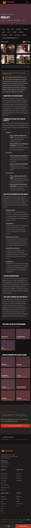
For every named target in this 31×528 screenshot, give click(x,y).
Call (9, 526)
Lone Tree (3, 506)
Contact (17, 506)
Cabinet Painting (4, 478)
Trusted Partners (19, 503)
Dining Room (18, 29)
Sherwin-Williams (11, 439)
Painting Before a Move (5, 487)
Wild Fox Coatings (19, 522)
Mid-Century (17, 34)
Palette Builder (19, 480)
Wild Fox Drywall (12, 522)
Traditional (21, 32)
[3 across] (24, 42)
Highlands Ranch (4, 499)
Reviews (17, 501)
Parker (2, 501)
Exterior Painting (4, 475)
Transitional (4, 34)
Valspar (26, 439)
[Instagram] (26, 520)
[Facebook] (28, 520)
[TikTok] (23, 520)
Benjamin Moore (19, 439)
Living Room (25, 29)
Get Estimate (24, 526)
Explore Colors (19, 473)
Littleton (2, 508)
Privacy (12, 519)
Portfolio (18, 499)
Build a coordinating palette (10, 37)
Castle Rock (3, 496)
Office (9, 32)
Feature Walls (3, 482)
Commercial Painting (5, 485)
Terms (16, 519)
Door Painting (3, 480)
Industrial (24, 34)
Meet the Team (19, 496)
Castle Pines (3, 503)
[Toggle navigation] (27, 2)
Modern (10, 34)
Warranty (20, 519)
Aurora (2, 510)
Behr (24, 439)
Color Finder (18, 475)
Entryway (14, 32)
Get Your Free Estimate (15, 425)
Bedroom (3, 32)
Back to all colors (8, 437)
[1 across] (29, 42)
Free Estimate (3, 489)
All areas (3, 513)
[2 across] (26, 42)
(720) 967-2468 (4, 466)
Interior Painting (4, 473)
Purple (3, 29)
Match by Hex (18, 478)
